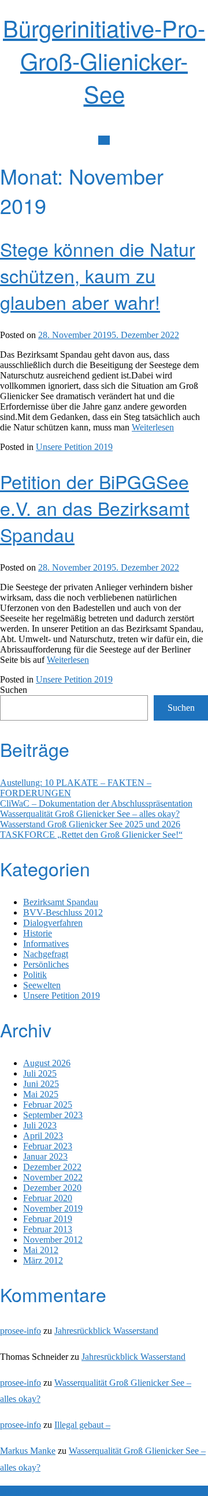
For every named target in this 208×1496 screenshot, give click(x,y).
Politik (35, 975)
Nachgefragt (45, 954)
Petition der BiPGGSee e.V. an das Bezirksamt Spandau (95, 508)
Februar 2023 (47, 1146)
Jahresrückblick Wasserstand (106, 1331)
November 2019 (53, 1208)
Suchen (13, 690)
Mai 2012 (40, 1250)
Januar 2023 (45, 1156)
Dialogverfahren (53, 923)
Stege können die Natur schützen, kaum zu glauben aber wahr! (97, 275)
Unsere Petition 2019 (74, 447)
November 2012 (53, 1239)
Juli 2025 (40, 1073)
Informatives (46, 943)
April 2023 (43, 1136)
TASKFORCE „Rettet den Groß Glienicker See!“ (91, 834)
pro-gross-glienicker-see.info (52, 1490)
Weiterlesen (153, 427)
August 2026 (46, 1063)
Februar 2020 (47, 1198)
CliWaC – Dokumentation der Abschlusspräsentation (96, 803)
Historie (37, 933)
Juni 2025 (41, 1084)
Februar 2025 (47, 1104)
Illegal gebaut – (82, 1425)
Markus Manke (27, 1451)
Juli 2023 (40, 1125)
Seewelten (42, 985)
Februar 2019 (47, 1219)
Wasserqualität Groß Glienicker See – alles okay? (90, 814)
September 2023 (53, 1115)
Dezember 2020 (52, 1188)
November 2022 (53, 1177)
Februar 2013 (47, 1229)
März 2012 (43, 1260)
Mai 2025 (40, 1094)
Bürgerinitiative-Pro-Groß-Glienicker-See (104, 60)
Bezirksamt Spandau (60, 902)
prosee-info (20, 1331)
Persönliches (46, 964)
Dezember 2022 (52, 1167)
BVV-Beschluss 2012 (63, 912)
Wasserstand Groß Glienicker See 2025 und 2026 (90, 824)
